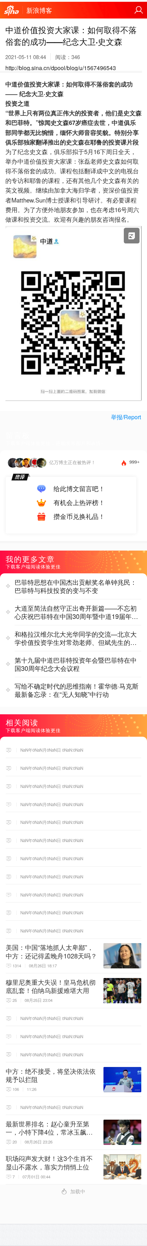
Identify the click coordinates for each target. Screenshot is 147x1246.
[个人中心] (138, 10)
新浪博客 (39, 10)
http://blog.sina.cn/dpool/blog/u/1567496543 (60, 68)
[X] (73, 402)
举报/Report (126, 417)
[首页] (11, 10)
